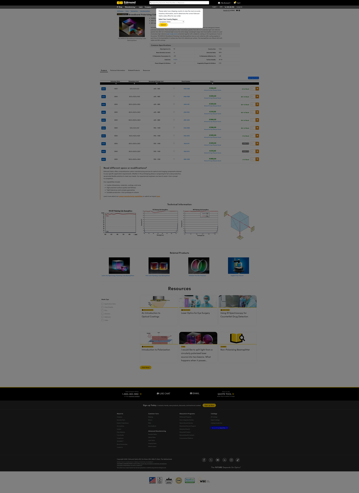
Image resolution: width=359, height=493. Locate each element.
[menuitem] (121, 7)
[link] (237, 1)
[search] (179, 2)
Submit (163, 25)
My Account (225, 3)
